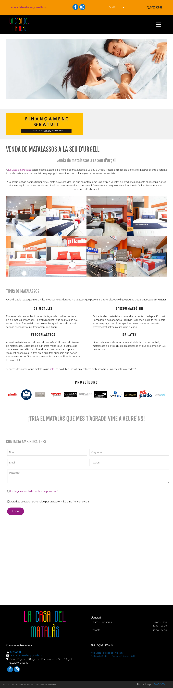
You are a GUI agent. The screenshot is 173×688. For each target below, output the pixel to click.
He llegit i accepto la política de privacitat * (34, 491)
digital (162, 684)
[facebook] (75, 7)
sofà (52, 369)
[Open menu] (158, 24)
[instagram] (82, 7)
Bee (156, 684)
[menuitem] (97, 652)
